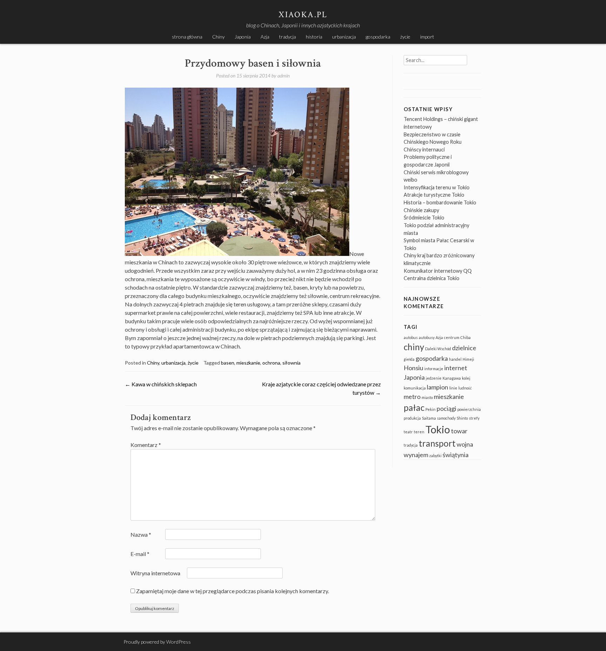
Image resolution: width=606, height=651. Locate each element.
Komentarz (145, 444)
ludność (465, 388)
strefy (474, 418)
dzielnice (464, 348)
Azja (265, 37)
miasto (427, 397)
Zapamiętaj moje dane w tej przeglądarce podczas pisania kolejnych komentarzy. (232, 591)
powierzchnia (469, 409)
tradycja (287, 37)
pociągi (446, 408)
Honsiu (413, 368)
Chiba (465, 337)
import (427, 37)
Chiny (218, 37)
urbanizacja (344, 37)
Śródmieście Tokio (424, 218)
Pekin (430, 409)
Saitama (429, 418)
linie (453, 388)
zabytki (435, 455)
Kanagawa (452, 378)
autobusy (427, 337)
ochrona (271, 363)
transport (437, 443)
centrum (451, 337)
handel (455, 359)
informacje (433, 368)
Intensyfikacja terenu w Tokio (437, 187)
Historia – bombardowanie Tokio (440, 202)
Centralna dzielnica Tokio (431, 278)
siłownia (291, 363)
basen (227, 363)
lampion (437, 387)
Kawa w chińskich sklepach (161, 384)
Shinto (462, 418)
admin (283, 76)
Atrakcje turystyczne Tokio (434, 195)
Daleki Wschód (438, 348)
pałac (414, 407)
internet (455, 368)
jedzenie (434, 378)
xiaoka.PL (303, 14)
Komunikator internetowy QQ (438, 271)
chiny (414, 347)
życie (405, 37)
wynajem (416, 455)
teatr (408, 431)
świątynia (456, 455)
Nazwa (140, 534)
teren (419, 431)
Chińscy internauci (424, 149)
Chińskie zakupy (421, 210)
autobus (411, 337)
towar (459, 431)
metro (412, 396)
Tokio (437, 429)
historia (314, 37)
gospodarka (378, 37)
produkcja (412, 418)
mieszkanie (248, 363)
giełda (409, 359)
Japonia (243, 37)
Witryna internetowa (155, 573)
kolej (466, 378)
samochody (446, 418)
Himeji (468, 359)
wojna (465, 444)
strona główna (187, 37)
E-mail (139, 553)
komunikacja (415, 388)
